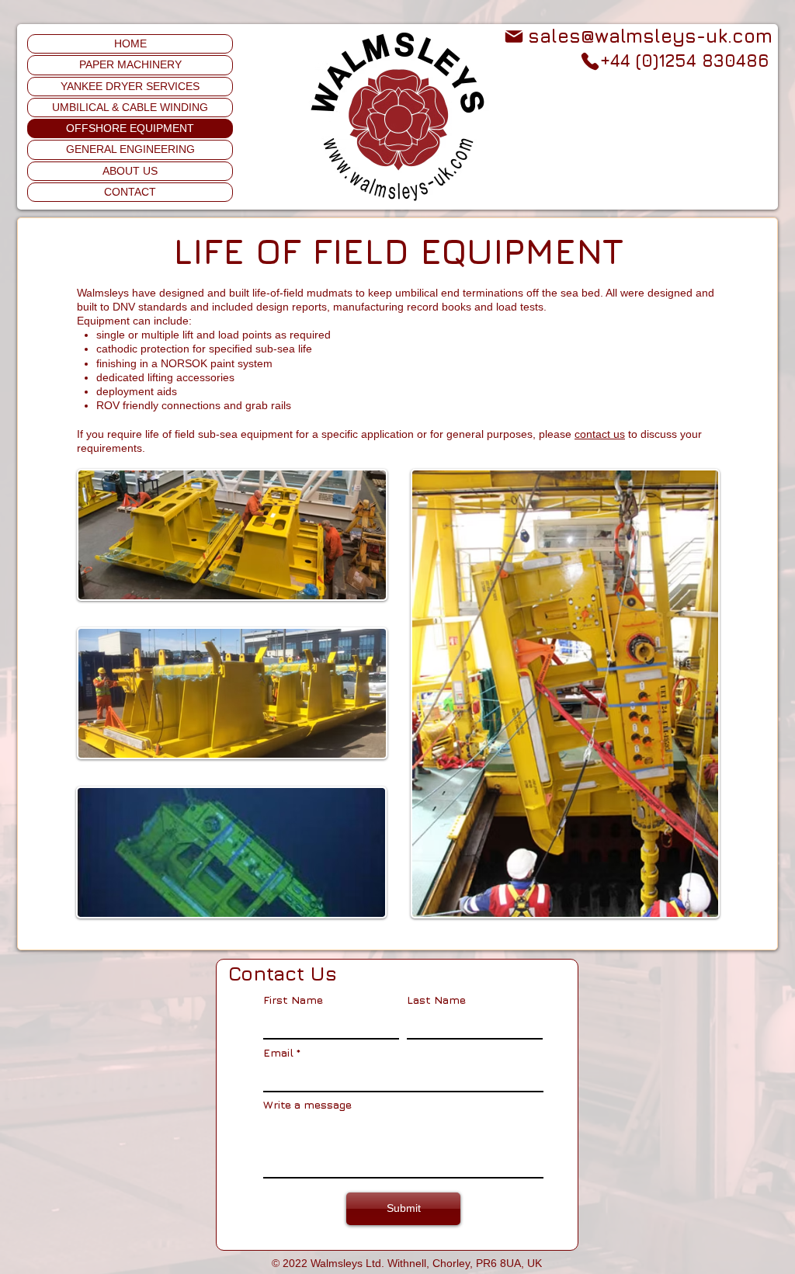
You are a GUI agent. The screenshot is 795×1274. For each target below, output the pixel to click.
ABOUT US (130, 171)
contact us (600, 434)
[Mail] (514, 36)
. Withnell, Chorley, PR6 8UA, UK (461, 1263)
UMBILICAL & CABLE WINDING (130, 107)
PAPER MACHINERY (130, 64)
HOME (130, 43)
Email (278, 1052)
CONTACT (130, 192)
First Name (293, 1000)
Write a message (307, 1104)
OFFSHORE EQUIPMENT (130, 128)
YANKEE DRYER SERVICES (130, 86)
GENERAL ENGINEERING (130, 149)
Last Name (436, 1000)
